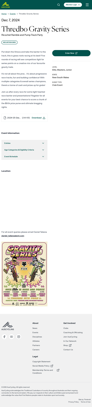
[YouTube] (11, 337)
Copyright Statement (41, 362)
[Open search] (58, 4)
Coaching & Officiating (73, 332)
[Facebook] (4, 337)
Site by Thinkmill (85, 399)
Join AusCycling (70, 337)
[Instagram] (19, 337)
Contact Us (68, 350)
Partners (36, 345)
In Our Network (69, 341)
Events (13, 14)
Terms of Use (86, 402)
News (34, 328)
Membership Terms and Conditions (42, 371)
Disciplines (37, 337)
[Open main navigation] (87, 4)
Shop (71, 345)
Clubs (65, 328)
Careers (35, 350)
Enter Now (76, 54)
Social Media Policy (40, 366)
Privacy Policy (73, 402)
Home (4, 14)
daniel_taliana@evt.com (12, 236)
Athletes (36, 341)
